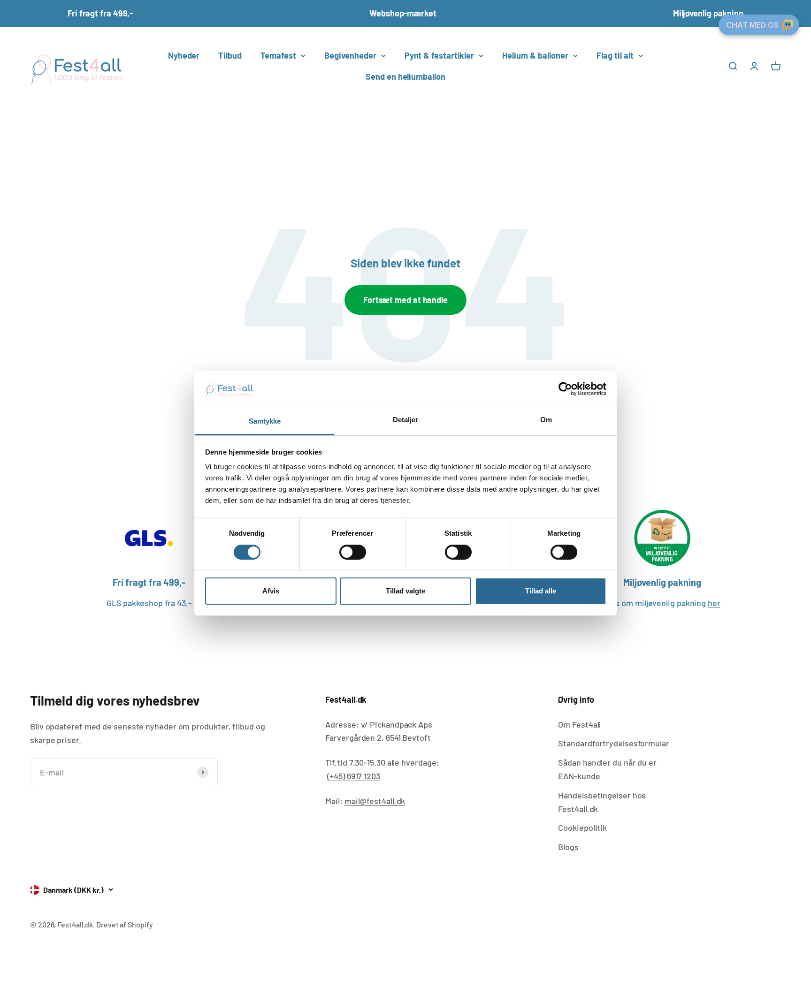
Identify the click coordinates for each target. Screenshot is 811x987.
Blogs (568, 847)
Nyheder (183, 55)
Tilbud (229, 55)
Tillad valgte (405, 591)
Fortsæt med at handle (405, 300)
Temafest (278, 55)
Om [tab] (546, 420)
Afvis (270, 591)
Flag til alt (615, 55)
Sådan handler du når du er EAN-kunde (607, 769)
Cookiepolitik (582, 827)
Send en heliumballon (405, 76)
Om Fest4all (579, 724)
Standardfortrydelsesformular (613, 743)
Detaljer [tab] (406, 420)
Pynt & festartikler (439, 55)
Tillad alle (540, 591)
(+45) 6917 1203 (353, 776)
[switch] (352, 552)
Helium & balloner (535, 55)
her (714, 603)
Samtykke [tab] (265, 421)
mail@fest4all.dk (375, 801)
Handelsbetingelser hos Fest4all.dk (602, 802)
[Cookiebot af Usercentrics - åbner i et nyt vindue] (565, 389)
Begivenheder (350, 55)
